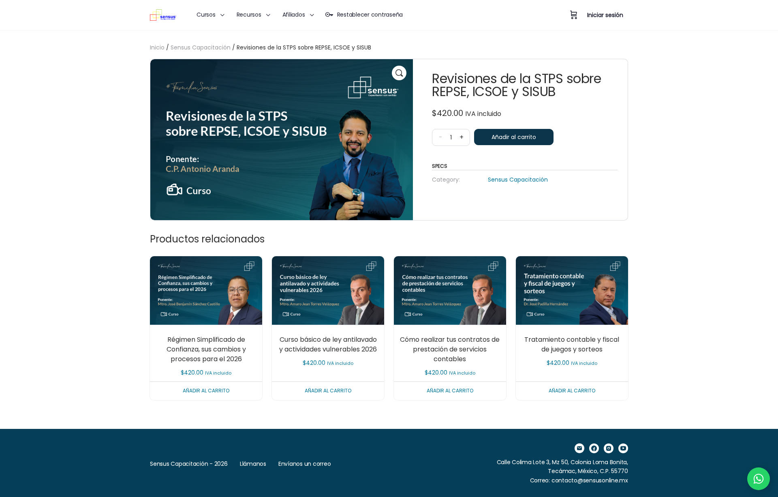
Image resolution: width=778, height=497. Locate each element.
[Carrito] (574, 15)
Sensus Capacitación (201, 47)
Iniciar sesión (605, 15)
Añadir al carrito (514, 137)
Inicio (157, 47)
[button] (399, 73)
